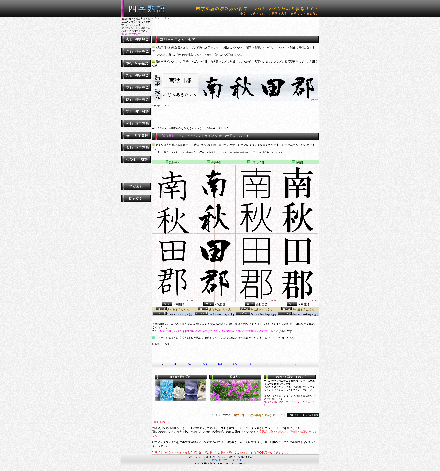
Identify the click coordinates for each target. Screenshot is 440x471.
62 (190, 364)
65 (235, 364)
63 (205, 364)
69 (296, 364)
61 (175, 364)
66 (250, 364)
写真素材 (235, 376)
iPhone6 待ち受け (180, 376)
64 (220, 364)
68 (280, 364)
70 (311, 364)
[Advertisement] (235, 25)
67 (265, 364)
